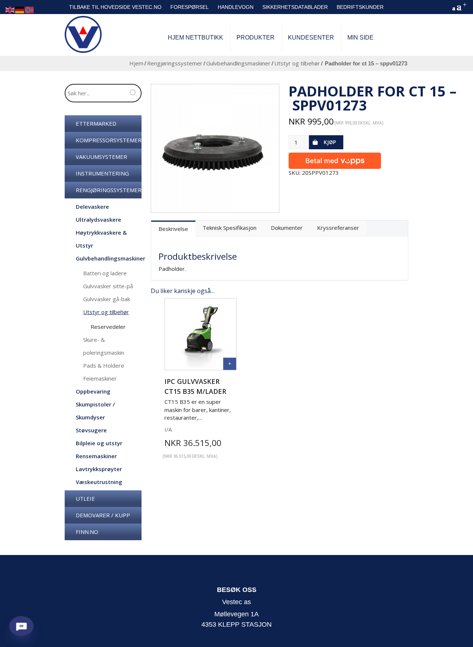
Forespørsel (189, 7)
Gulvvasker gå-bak (106, 299)
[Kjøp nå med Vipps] (335, 159)
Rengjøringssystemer (175, 63)
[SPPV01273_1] (215, 148)
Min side (360, 37)
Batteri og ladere (105, 273)
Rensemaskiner (96, 456)
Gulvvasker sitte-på (108, 286)
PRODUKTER (255, 37)
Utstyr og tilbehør (297, 63)
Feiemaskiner (100, 378)
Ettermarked (96, 123)
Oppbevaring (93, 391)
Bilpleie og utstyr (99, 443)
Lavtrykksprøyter (99, 469)
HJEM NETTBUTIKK (195, 37)
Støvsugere (91, 430)
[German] (20, 9)
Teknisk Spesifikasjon (229, 227)
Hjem (136, 63)
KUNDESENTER (311, 37)
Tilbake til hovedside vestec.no (115, 7)
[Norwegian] (29, 9)
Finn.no (87, 531)
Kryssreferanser (338, 227)
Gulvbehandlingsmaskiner (238, 63)
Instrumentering (102, 173)
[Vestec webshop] (83, 34)
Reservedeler (108, 326)
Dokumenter (287, 227)
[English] (10, 9)
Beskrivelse (173, 228)
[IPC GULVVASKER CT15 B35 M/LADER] (229, 364)
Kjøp (330, 142)
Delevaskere (92, 206)
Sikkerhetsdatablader (295, 7)
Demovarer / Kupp (103, 515)
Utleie (85, 498)
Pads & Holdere (103, 365)
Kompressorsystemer (109, 140)
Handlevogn (235, 7)
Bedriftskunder (360, 7)
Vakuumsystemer (101, 156)
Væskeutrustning (99, 482)
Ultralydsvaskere (98, 219)
